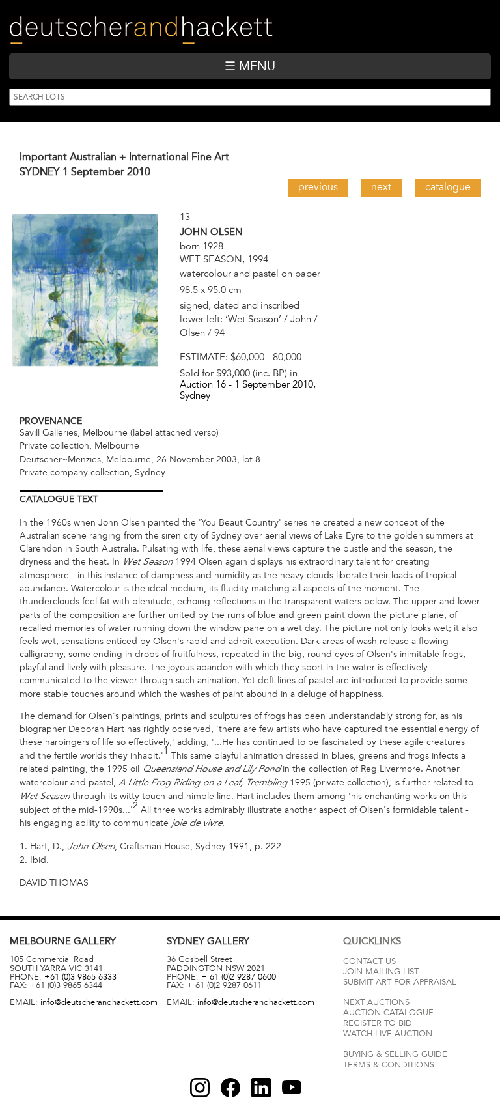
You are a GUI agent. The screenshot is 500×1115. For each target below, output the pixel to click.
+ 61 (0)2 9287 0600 (238, 977)
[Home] (141, 30)
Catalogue (448, 186)
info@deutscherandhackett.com (99, 1002)
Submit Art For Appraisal (399, 982)
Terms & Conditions (388, 1065)
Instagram (200, 1087)
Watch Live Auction (387, 1033)
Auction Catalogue (388, 1013)
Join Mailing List (381, 972)
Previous (318, 186)
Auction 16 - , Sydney (248, 389)
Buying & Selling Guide (395, 1054)
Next (381, 186)
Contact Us (369, 961)
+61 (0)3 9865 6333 (80, 977)
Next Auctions (376, 1002)
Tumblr (261, 1087)
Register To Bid (377, 1023)
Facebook (230, 1087)
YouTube (291, 1087)
